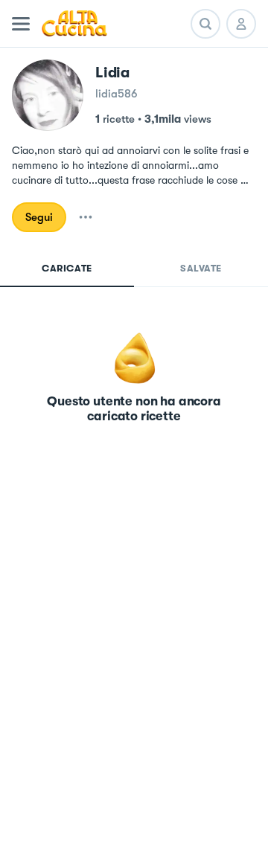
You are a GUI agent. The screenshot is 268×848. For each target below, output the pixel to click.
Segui (39, 217)
